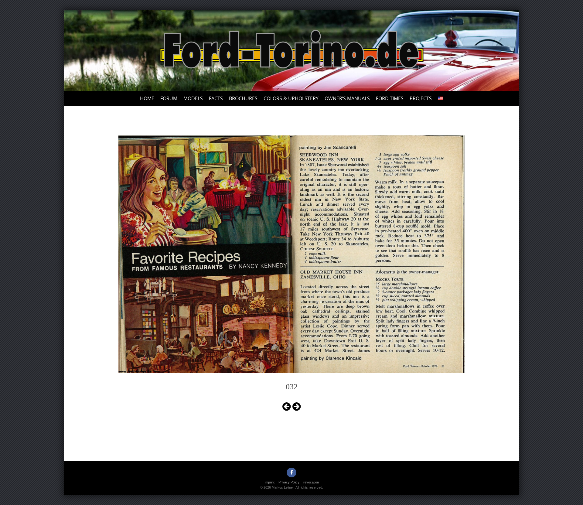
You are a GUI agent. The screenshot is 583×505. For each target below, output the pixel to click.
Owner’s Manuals (347, 98)
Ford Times (390, 98)
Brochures (243, 98)
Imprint (269, 482)
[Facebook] (291, 472)
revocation (311, 482)
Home (147, 98)
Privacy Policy (288, 482)
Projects (421, 98)
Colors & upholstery (291, 98)
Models (193, 98)
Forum (168, 98)
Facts (216, 98)
